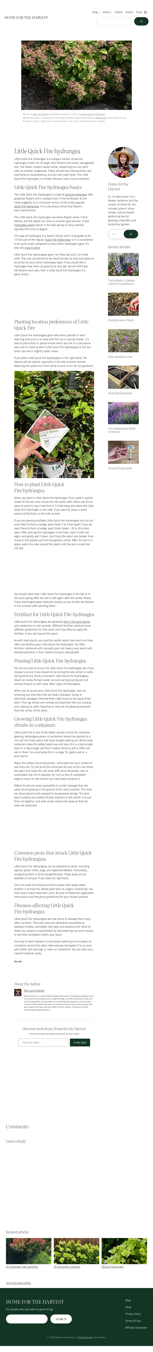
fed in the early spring (77, 621)
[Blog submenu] (99, 12)
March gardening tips (120, 393)
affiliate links (101, 118)
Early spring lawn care (120, 356)
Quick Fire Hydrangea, (58, 239)
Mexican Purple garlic (120, 468)
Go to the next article (18, 1283)
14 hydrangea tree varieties (22, 1267)
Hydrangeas (100, 114)
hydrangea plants (24, 225)
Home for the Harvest (26, 17)
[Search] (141, 21)
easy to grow (32, 247)
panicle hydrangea (76, 194)
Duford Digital (85, 1337)
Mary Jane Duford (41, 114)
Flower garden (87, 114)
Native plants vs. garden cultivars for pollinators (121, 282)
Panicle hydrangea (112, 1267)
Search (61, 1319)
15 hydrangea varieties (67, 1267)
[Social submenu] (111, 12)
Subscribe (80, 1042)
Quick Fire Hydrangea (26, 206)
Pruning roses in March (121, 320)
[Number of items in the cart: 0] (145, 12)
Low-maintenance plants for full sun (122, 430)
